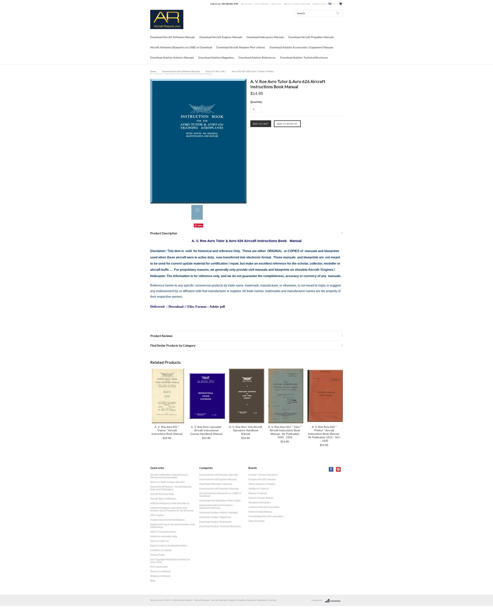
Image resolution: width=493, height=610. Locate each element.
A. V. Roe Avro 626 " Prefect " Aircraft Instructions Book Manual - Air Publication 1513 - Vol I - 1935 (324, 433)
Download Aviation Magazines (216, 57)
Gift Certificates (261, 4)
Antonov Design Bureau (260, 498)
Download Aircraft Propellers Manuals (311, 37)
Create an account (301, 4)
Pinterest (338, 469)
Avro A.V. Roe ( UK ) (216, 71)
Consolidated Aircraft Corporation (265, 516)
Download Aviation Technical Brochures (304, 57)
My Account (246, 4)
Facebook (331, 469)
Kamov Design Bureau (260, 511)
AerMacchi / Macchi (258, 488)
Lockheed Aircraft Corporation (264, 507)
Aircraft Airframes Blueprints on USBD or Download (181, 47)
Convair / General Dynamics (263, 474)
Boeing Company (257, 493)
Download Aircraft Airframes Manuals (172, 37)
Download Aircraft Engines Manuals (221, 37)
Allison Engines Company (262, 484)
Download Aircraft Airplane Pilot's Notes (240, 47)
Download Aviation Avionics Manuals (172, 57)
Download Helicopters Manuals (265, 37)
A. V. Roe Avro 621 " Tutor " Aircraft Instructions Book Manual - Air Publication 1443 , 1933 (285, 432)
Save (200, 225)
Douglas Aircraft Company (262, 479)
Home (153, 71)
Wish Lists (276, 4)
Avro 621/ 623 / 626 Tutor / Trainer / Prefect (253, 71)
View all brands (256, 521)
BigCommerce (333, 600)
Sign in (286, 4)
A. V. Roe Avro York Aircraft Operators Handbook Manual (245, 430)
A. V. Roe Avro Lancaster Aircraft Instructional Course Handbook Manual (206, 430)
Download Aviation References (257, 57)
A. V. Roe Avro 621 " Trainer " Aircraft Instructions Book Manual (167, 430)
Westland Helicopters (259, 502)
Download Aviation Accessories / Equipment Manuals (301, 47)
